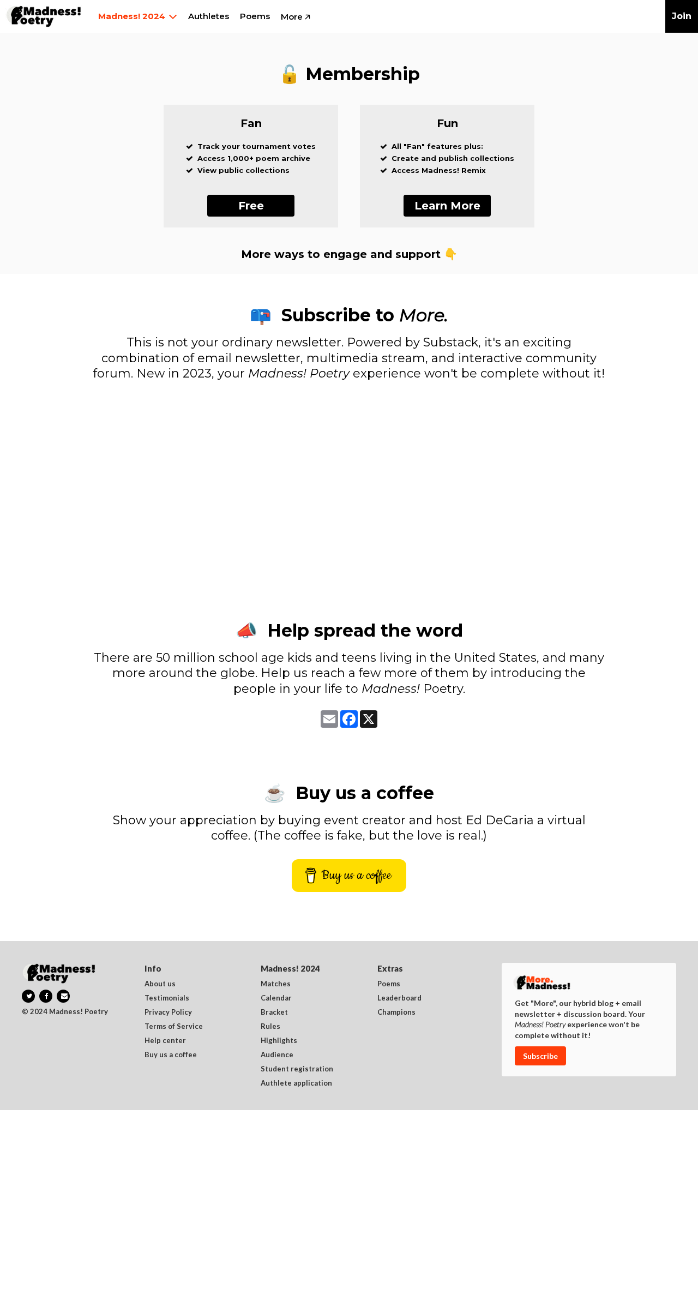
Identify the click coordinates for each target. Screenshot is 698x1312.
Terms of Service (174, 1027)
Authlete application (296, 1083)
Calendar (276, 998)
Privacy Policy (168, 1012)
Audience (277, 1055)
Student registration (297, 1069)
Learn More (447, 205)
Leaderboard (399, 998)
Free (251, 205)
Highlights (279, 1041)
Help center (165, 1041)
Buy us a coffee (171, 1055)
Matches (276, 984)
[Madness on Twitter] (28, 996)
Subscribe (540, 1056)
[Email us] (63, 996)
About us (160, 984)
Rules (270, 1027)
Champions (396, 1012)
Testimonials (167, 998)
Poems (388, 984)
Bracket (274, 1012)
